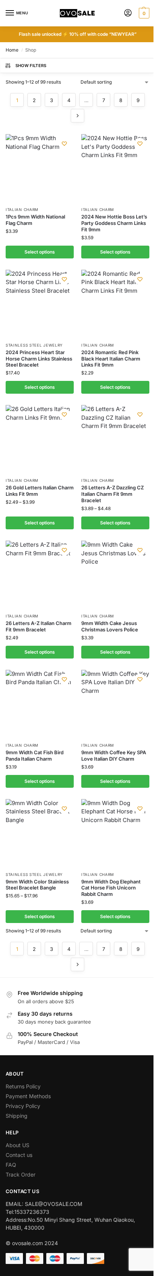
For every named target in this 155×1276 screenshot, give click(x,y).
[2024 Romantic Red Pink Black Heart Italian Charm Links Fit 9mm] (115, 304)
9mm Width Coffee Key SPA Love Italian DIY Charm (113, 755)
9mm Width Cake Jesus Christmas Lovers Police (109, 626)
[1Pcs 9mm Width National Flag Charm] (40, 168)
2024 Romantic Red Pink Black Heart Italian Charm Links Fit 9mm (110, 358)
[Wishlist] (64, 143)
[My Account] (127, 13)
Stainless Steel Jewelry (34, 345)
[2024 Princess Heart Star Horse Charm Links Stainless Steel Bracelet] (40, 304)
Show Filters (31, 65)
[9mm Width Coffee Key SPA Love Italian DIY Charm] (115, 704)
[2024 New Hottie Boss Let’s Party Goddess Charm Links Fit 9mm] (115, 168)
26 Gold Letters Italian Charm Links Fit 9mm (40, 490)
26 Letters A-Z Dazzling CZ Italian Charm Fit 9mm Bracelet (112, 493)
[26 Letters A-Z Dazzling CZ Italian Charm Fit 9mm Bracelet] (115, 439)
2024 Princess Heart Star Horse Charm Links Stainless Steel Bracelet (39, 358)
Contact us (19, 1155)
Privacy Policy (23, 1106)
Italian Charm (22, 209)
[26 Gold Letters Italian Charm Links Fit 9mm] (40, 439)
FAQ (11, 1164)
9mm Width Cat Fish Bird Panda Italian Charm (35, 755)
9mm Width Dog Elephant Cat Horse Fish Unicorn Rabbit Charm (111, 888)
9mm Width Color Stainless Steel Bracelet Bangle (37, 885)
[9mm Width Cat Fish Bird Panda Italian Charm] (40, 704)
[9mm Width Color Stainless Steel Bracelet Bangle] (40, 833)
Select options (39, 252)
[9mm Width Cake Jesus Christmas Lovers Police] (115, 575)
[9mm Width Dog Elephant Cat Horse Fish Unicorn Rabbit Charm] (115, 833)
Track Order (20, 1174)
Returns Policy (23, 1086)
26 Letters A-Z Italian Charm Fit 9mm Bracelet (38, 626)
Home (12, 50)
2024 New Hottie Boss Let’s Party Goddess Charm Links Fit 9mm (114, 223)
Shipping (16, 1115)
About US (17, 1145)
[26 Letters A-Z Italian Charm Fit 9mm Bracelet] (40, 575)
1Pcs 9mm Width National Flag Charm (35, 220)
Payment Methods (28, 1096)
